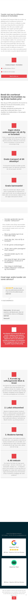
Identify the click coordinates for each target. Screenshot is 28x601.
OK (14, 598)
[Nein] (26, 595)
